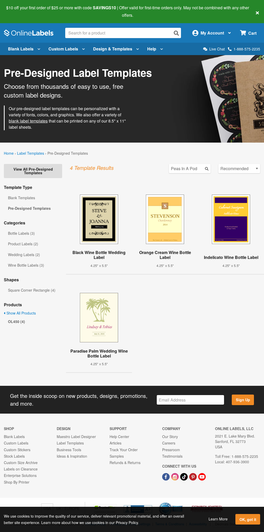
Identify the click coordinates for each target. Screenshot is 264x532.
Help (151, 49)
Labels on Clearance (21, 469)
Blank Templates (21, 197)
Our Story (170, 436)
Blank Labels (21, 49)
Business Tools (69, 449)
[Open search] (176, 33)
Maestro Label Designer (76, 436)
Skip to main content (18, 11)
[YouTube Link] (202, 476)
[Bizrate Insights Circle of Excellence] (181, 502)
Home (9, 153)
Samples (117, 456)
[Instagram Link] (175, 476)
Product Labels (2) (23, 243)
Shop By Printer (16, 482)
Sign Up (243, 399)
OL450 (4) (16, 321)
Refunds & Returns (125, 462)
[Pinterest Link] (193, 476)
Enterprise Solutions (20, 475)
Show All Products (20, 313)
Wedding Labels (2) (24, 254)
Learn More (218, 518)
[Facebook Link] (166, 476)
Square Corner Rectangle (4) (31, 290)
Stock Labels (14, 456)
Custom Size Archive (21, 462)
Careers (168, 443)
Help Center (119, 436)
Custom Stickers (17, 449)
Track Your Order (124, 449)
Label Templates (30, 153)
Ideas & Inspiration (72, 456)
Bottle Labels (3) (21, 233)
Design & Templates (112, 49)
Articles (115, 443)
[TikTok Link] (184, 476)
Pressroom (171, 449)
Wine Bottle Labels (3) (26, 265)
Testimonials (172, 456)
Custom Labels (63, 49)
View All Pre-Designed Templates (33, 171)
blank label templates (28, 121)
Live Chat (217, 49)
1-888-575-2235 (247, 48)
